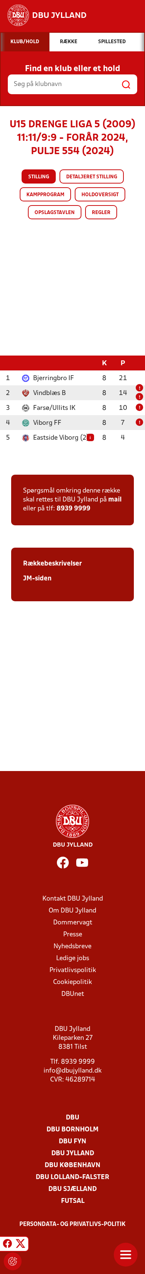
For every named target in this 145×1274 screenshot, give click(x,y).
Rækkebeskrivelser (52, 564)
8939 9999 (73, 509)
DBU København (72, 1165)
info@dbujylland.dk (73, 1071)
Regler (101, 212)
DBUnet (72, 994)
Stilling (38, 177)
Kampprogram (45, 194)
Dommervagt (72, 923)
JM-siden (37, 579)
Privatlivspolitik (72, 970)
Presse (72, 934)
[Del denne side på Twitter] (20, 1245)
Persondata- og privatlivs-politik (72, 1224)
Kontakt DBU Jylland (72, 899)
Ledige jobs (72, 958)
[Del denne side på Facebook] (7, 1245)
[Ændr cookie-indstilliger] (13, 1261)
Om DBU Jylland (72, 911)
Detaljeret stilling (91, 177)
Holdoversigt (100, 194)
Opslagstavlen (55, 212)
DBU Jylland (72, 1153)
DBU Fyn (72, 1141)
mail (115, 500)
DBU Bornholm (72, 1130)
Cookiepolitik (72, 982)
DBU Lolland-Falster (72, 1177)
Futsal (72, 1201)
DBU (72, 1118)
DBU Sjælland (72, 1189)
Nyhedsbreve (72, 946)
